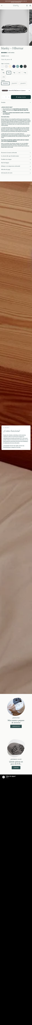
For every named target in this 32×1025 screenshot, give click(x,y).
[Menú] (1, 5)
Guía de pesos (5, 59)
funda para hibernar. (12, 141)
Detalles (3, 102)
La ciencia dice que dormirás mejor (10, 156)
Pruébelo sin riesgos (6, 159)
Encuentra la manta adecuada (9, 152)
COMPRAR (16, 767)
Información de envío (6, 173)
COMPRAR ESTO (16, 726)
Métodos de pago (5, 169)
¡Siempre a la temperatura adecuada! (10, 166)
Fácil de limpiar (5, 162)
